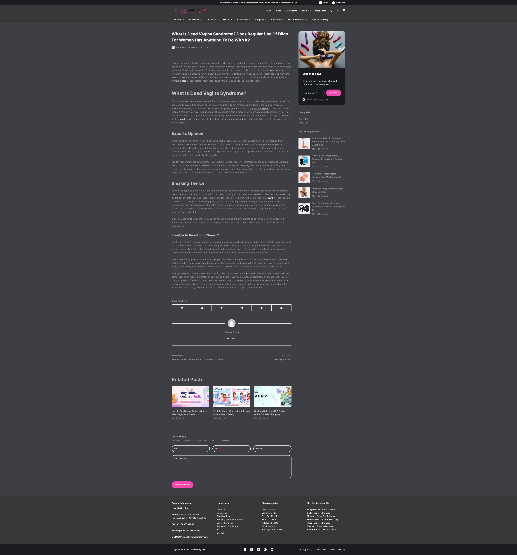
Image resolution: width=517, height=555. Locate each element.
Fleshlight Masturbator (272, 529)
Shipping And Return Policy (230, 519)
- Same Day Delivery (321, 516)
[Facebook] (182, 308)
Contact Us (291, 10)
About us (221, 509)
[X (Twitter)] (202, 308)
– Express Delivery (321, 509)
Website (259, 448)
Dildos (226, 19)
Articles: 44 (232, 338)
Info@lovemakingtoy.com (195, 537)
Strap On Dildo (269, 519)
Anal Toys (276, 19)
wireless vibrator (188, 119)
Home (268, 10)
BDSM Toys (242, 19)
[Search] (332, 11)
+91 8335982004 (191, 530)
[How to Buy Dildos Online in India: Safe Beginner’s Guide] (190, 396)
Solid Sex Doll (268, 526)
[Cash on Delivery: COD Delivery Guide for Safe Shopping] (272, 396)
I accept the (317, 99)
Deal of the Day (320, 19)
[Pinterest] (222, 308)
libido (244, 119)
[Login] (338, 10)
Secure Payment (225, 523)
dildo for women (275, 70)
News (301, 122)
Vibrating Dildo (269, 513)
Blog (209, 47)
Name (177, 448)
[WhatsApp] (262, 308)
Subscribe (334, 92)
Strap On (259, 19)
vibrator (246, 273)
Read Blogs (320, 10)
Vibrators (211, 19)
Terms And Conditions (227, 526)
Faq (218, 529)
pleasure (268, 197)
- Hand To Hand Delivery (322, 519)
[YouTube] (258, 549)
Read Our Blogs (224, 516)
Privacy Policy (322, 99)
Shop (278, 10)
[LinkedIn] (242, 308)
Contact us (222, 513)
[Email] (281, 308)
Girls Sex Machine (270, 516)
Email (217, 448)
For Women (194, 19)
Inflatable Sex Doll (270, 523)
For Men (177, 19)
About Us (306, 10)
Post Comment (182, 484)
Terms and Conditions (325, 549)
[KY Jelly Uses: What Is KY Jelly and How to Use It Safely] (231, 396)
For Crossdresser (296, 19)
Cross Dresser (269, 509)
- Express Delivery (318, 513)
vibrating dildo (179, 80)
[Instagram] (272, 549)
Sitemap (221, 533)
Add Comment (181, 458)
